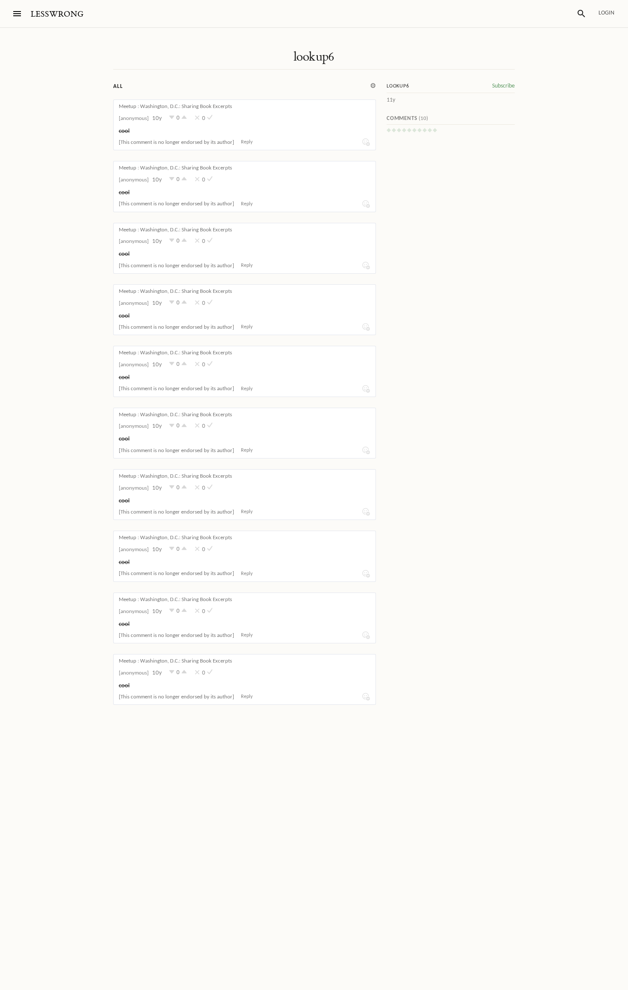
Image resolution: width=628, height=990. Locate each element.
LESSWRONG (57, 14)
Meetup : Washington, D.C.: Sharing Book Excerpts (175, 106)
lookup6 (314, 56)
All (118, 86)
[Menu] (17, 13)
